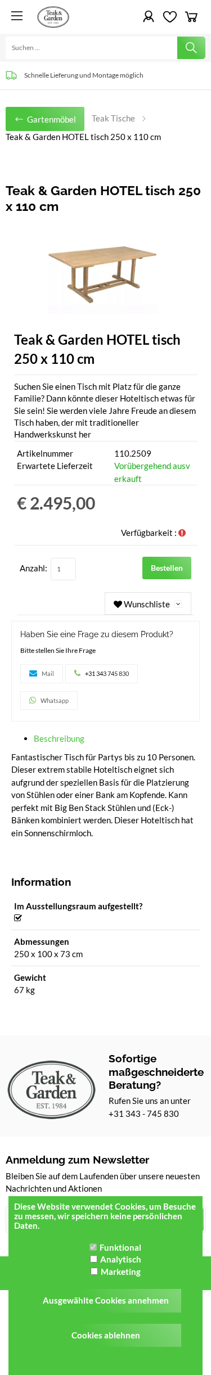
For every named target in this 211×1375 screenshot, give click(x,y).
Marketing (121, 1271)
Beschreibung (59, 738)
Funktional (120, 1247)
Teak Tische (113, 118)
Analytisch (120, 1259)
